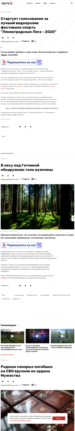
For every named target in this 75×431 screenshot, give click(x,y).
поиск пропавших (19, 295)
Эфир (45, 3)
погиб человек (6, 298)
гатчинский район (45, 295)
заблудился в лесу (32, 295)
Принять (59, 418)
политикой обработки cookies (21, 420)
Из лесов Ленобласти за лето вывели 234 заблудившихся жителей (11, 347)
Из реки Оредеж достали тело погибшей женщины (61, 347)
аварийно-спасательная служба (61, 295)
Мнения (52, 3)
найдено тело (16, 298)
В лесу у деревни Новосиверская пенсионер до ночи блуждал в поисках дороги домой (37, 348)
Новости (30, 3)
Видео (38, 3)
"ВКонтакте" (19, 86)
